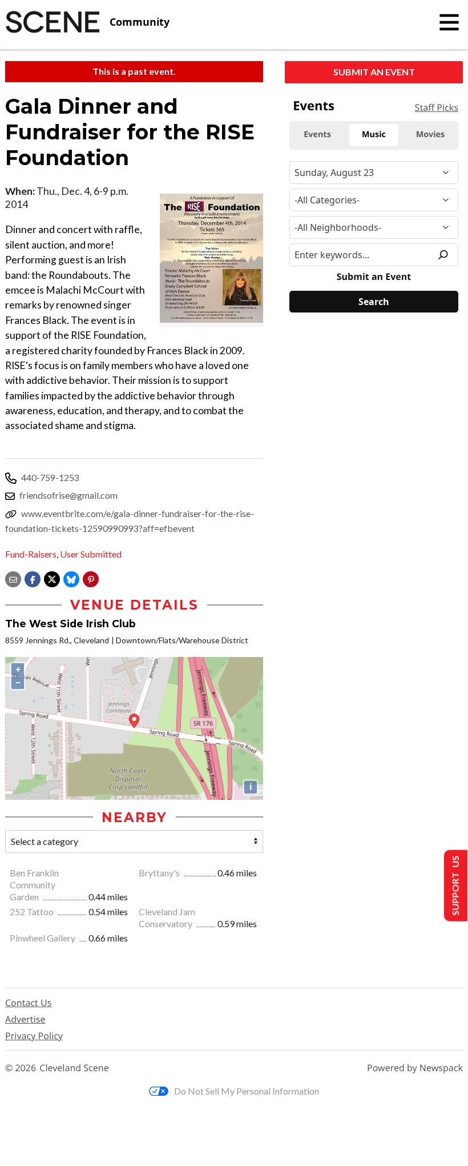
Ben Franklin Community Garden (34, 884)
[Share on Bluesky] (71, 577)
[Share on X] (52, 577)
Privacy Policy (34, 1035)
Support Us (454, 886)
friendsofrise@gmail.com (68, 495)
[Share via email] (13, 577)
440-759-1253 (50, 477)
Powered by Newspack (415, 1068)
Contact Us (28, 1002)
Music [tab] (374, 134)
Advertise (25, 1019)
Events (313, 105)
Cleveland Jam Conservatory (167, 917)
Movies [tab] (430, 134)
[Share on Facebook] (33, 577)
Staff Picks (436, 107)
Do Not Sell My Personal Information (246, 1090)
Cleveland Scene (74, 1068)
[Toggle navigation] (449, 22)
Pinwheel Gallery (43, 937)
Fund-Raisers (31, 553)
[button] (91, 577)
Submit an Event (374, 71)
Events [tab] (317, 134)
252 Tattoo (32, 911)
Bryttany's (160, 872)
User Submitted (91, 553)
